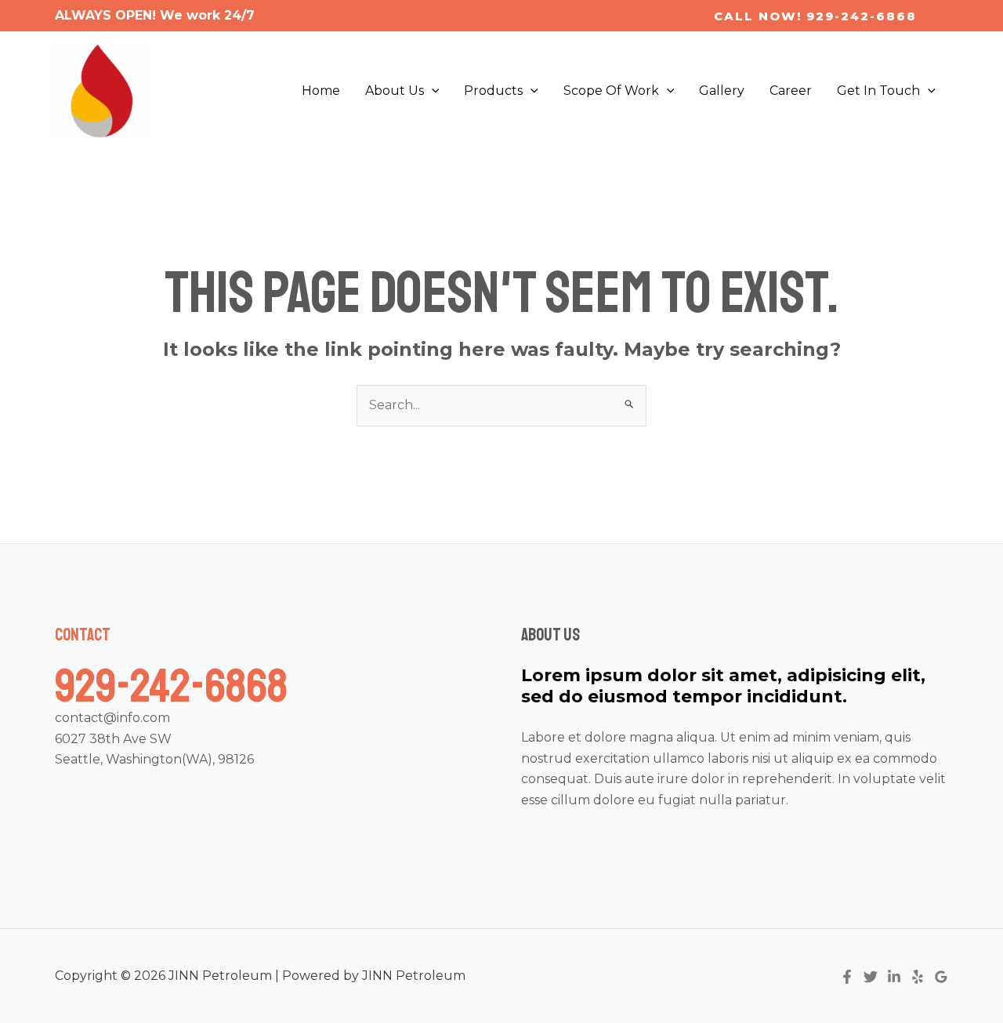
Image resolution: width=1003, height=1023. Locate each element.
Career (790, 90)
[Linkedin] (894, 977)
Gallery (721, 90)
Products (493, 90)
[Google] (941, 977)
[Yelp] (918, 977)
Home (321, 90)
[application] (432, 90)
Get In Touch (878, 90)
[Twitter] (871, 977)
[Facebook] (847, 977)
